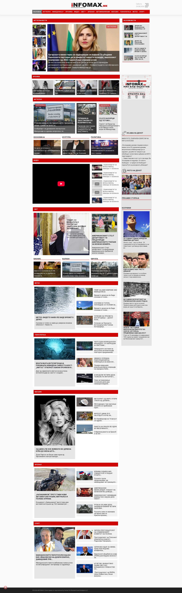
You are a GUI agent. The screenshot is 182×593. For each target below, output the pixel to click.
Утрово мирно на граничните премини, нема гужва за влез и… (54, 124)
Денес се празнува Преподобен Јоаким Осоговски (139, 44)
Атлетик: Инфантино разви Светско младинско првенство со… (104, 566)
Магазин (114, 12)
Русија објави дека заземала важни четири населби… (105, 506)
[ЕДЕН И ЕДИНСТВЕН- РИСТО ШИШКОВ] (136, 260)
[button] (36, 87)
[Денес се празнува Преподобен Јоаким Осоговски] (128, 43)
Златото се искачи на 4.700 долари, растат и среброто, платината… (44, 273)
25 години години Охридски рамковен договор (135, 239)
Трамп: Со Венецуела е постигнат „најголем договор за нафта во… (76, 224)
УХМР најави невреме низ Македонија (105, 291)
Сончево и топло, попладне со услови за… (105, 304)
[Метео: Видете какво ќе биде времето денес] (128, 50)
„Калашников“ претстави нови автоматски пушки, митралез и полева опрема (52, 496)
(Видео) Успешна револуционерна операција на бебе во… (104, 360)
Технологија (125, 12)
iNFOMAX (41, 590)
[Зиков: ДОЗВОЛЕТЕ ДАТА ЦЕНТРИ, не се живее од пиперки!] (83, 48)
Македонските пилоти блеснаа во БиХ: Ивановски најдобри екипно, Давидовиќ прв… (53, 557)
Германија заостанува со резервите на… (85, 120)
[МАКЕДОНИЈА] (54, 114)
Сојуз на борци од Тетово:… (106, 119)
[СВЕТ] (87, 109)
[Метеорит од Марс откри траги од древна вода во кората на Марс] (85, 402)
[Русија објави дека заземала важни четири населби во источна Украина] (85, 509)
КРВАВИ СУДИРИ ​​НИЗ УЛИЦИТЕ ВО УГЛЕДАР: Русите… (103, 473)
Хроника (69, 12)
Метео (135, 12)
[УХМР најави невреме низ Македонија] (85, 292)
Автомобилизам (103, 12)
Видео (76, 12)
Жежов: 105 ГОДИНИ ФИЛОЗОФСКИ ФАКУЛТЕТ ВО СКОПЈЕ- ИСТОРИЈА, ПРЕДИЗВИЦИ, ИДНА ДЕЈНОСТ (134, 330)
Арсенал (91, 12)
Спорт (141, 12)
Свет (83, 12)
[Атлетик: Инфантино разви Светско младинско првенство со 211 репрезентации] (85, 568)
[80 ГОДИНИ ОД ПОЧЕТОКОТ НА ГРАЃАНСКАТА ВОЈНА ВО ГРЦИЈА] (136, 290)
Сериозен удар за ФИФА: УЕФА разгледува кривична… (105, 548)
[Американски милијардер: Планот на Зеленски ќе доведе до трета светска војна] (85, 492)
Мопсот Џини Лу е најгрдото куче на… (103, 414)
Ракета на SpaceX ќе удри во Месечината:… (105, 427)
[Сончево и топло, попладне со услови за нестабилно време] (85, 305)
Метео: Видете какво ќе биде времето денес (141, 50)
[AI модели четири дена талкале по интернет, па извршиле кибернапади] (85, 378)
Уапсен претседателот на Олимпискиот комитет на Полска (104, 532)
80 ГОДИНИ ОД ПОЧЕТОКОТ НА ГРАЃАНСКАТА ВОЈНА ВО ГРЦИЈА (135, 300)
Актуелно (47, 12)
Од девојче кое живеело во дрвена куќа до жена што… (53, 450)
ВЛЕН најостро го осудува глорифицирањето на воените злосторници (102, 150)
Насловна (37, 12)
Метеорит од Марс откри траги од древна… (105, 400)
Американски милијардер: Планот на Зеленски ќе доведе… (104, 490)
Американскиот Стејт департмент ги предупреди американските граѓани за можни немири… (104, 240)
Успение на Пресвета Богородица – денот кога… (103, 318)
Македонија (57, 12)
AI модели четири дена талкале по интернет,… (104, 376)
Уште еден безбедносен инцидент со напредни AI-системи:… (105, 343)
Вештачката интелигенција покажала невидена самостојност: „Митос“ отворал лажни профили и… (54, 365)
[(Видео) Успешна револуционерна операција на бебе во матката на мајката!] (85, 362)
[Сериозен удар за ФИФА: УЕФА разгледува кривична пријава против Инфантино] (85, 551)
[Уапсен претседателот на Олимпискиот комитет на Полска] (85, 534)
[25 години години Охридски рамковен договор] (136, 224)
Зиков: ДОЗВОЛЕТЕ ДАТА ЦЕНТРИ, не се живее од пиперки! (78, 62)
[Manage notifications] (5, 587)
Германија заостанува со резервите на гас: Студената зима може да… (104, 273)
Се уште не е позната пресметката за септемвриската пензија (47, 150)
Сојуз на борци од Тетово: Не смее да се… (141, 57)
